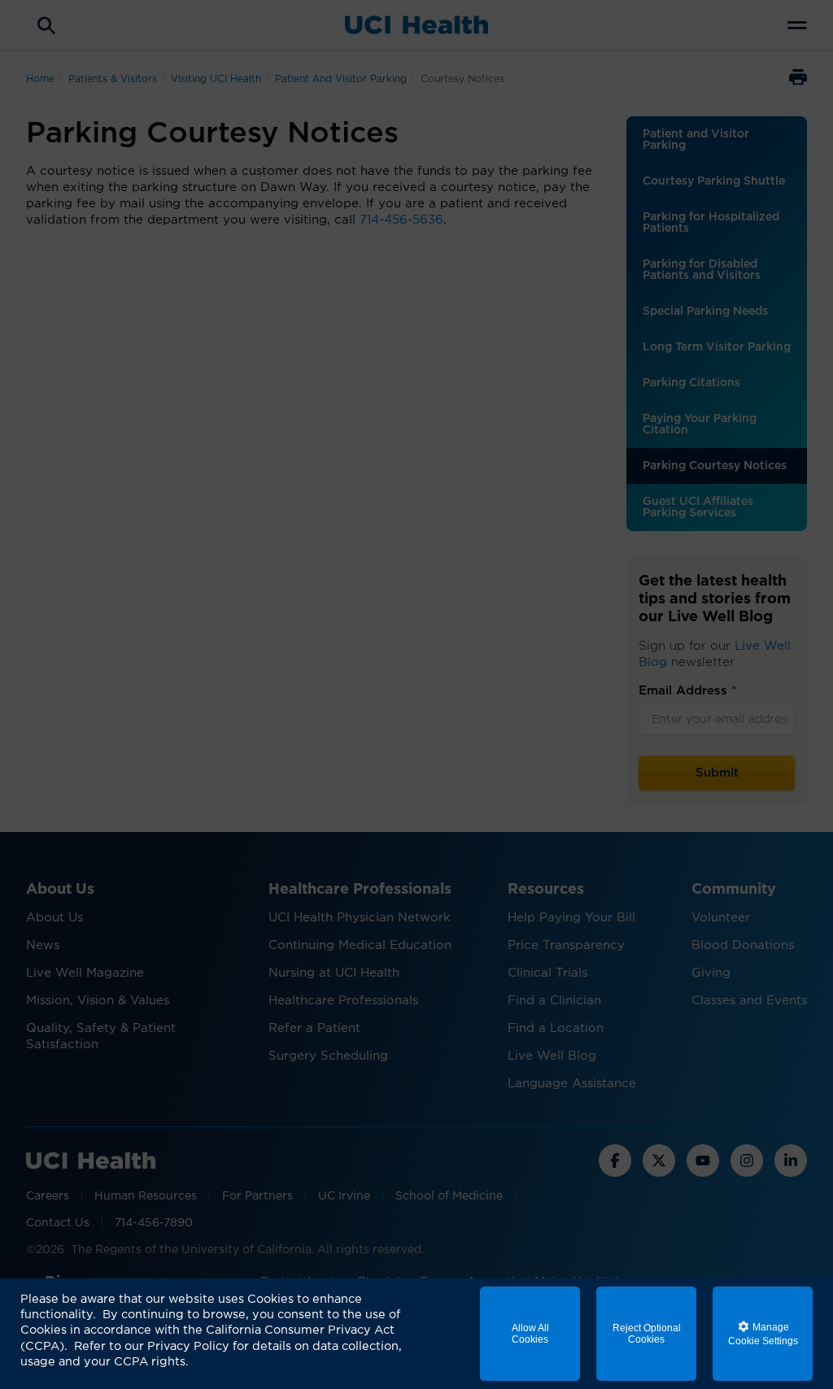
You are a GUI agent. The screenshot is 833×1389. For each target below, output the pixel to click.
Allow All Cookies (530, 1333)
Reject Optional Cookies (647, 1333)
